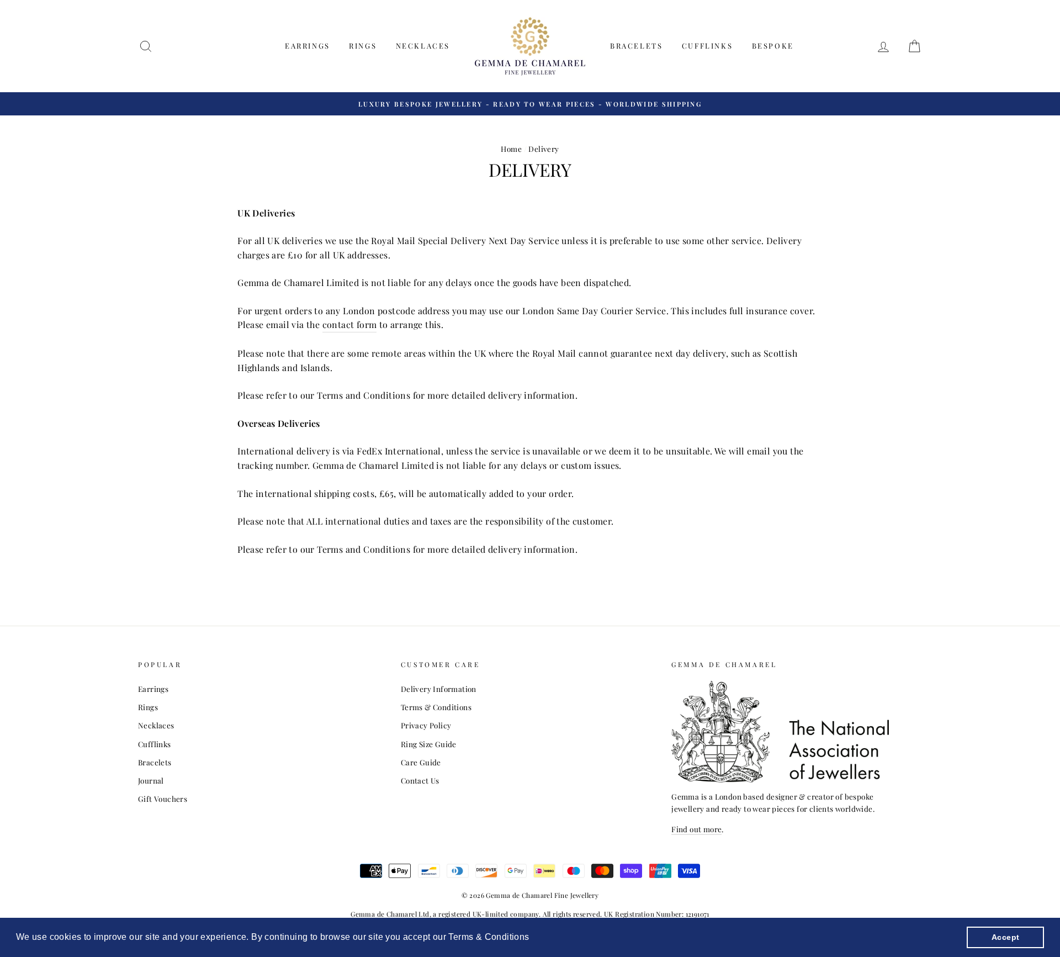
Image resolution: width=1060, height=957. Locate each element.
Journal (151, 780)
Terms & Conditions (436, 707)
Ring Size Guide (429, 744)
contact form (349, 324)
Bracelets (636, 45)
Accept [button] (1005, 937)
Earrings (307, 45)
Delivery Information (438, 689)
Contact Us (420, 780)
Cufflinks (707, 45)
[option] (530, 104)
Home (511, 149)
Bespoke (773, 45)
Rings (363, 45)
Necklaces (423, 45)
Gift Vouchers (162, 798)
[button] (533, 938)
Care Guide (421, 762)
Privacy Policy (426, 725)
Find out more (696, 829)
